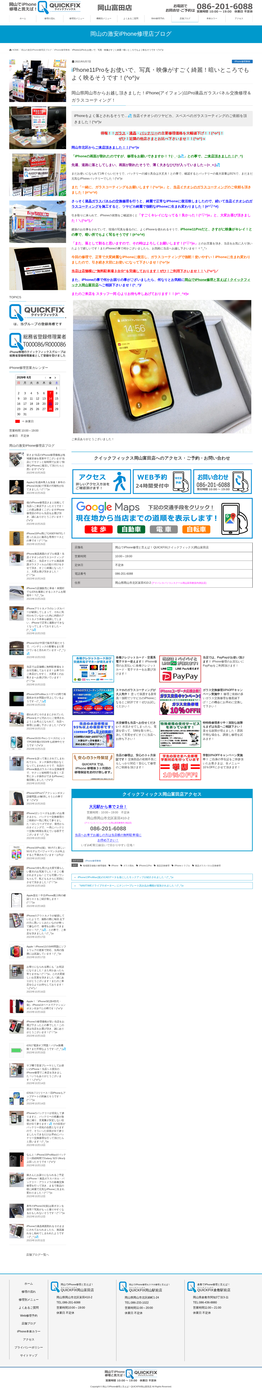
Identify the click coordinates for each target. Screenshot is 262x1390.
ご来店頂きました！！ (112, 147)
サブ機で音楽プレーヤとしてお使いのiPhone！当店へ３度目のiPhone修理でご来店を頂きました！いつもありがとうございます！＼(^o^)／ (45, 1072)
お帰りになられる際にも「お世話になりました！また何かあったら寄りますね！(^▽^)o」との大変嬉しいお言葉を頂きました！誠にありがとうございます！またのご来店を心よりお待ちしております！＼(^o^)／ (46, 977)
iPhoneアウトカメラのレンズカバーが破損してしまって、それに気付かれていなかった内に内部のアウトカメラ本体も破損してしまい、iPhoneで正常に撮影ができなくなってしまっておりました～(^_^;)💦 (45, 619)
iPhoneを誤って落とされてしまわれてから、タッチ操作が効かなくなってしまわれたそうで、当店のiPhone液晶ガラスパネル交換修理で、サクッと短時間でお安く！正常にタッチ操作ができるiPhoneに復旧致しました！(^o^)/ (45, 769)
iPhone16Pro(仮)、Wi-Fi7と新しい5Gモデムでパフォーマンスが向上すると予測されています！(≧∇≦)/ (46, 851)
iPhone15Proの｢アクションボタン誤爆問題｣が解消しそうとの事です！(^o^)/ (46, 796)
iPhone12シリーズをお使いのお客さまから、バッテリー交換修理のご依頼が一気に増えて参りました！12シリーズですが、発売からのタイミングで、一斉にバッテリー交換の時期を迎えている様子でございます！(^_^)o (46, 824)
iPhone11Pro (145, 865)
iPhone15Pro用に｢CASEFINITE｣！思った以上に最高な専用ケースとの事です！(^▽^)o (46, 537)
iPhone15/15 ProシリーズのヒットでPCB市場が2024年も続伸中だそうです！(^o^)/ (46, 742)
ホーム (28, 1283)
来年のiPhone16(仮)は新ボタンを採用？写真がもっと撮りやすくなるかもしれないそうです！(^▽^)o (46, 1209)
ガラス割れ (128, 865)
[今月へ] (50, 377)
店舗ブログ (29, 1323)
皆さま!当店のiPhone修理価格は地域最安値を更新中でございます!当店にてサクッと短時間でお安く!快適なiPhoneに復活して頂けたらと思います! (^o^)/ (46, 462)
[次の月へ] (56, 377)
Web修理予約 (28, 1315)
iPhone (114, 865)
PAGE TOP (253, 1345)
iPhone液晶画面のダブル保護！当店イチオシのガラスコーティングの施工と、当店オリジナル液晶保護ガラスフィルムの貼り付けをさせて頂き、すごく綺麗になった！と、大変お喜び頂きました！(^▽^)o (45, 564)
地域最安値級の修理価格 (94, 865)
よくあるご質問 (29, 1307)
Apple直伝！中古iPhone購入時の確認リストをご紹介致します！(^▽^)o (46, 899)
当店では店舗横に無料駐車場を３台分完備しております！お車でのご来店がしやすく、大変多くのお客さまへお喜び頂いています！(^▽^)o (45, 673)
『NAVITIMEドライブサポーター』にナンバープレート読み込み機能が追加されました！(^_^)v (131, 885)
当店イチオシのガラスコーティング (200, 187)
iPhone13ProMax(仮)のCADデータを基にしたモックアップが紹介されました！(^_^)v (125, 877)
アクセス (28, 1339)
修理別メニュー (29, 1299)
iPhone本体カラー (28, 1331)
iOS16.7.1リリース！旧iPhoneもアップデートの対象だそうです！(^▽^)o (46, 1096)
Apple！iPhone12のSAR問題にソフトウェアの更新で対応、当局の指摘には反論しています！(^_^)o (46, 950)
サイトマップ (28, 1355)
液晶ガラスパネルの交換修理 (107, 201)
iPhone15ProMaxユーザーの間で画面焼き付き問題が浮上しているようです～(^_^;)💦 (46, 698)
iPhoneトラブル (182, 865)
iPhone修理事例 (242, 61)
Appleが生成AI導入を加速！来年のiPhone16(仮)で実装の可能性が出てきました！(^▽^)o (46, 486)
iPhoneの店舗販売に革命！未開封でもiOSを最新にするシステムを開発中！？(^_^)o (46, 592)
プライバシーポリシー (28, 1347)
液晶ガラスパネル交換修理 (208, 865)
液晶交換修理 (163, 865)
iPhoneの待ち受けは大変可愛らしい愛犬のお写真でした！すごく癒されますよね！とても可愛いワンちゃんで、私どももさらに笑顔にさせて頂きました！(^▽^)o (45, 875)
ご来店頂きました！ (219, 156)
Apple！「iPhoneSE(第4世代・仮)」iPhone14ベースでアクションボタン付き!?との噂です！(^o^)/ (46, 1005)
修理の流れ (29, 1291)
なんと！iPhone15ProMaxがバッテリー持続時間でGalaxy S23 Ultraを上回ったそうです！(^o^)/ (46, 1158)
